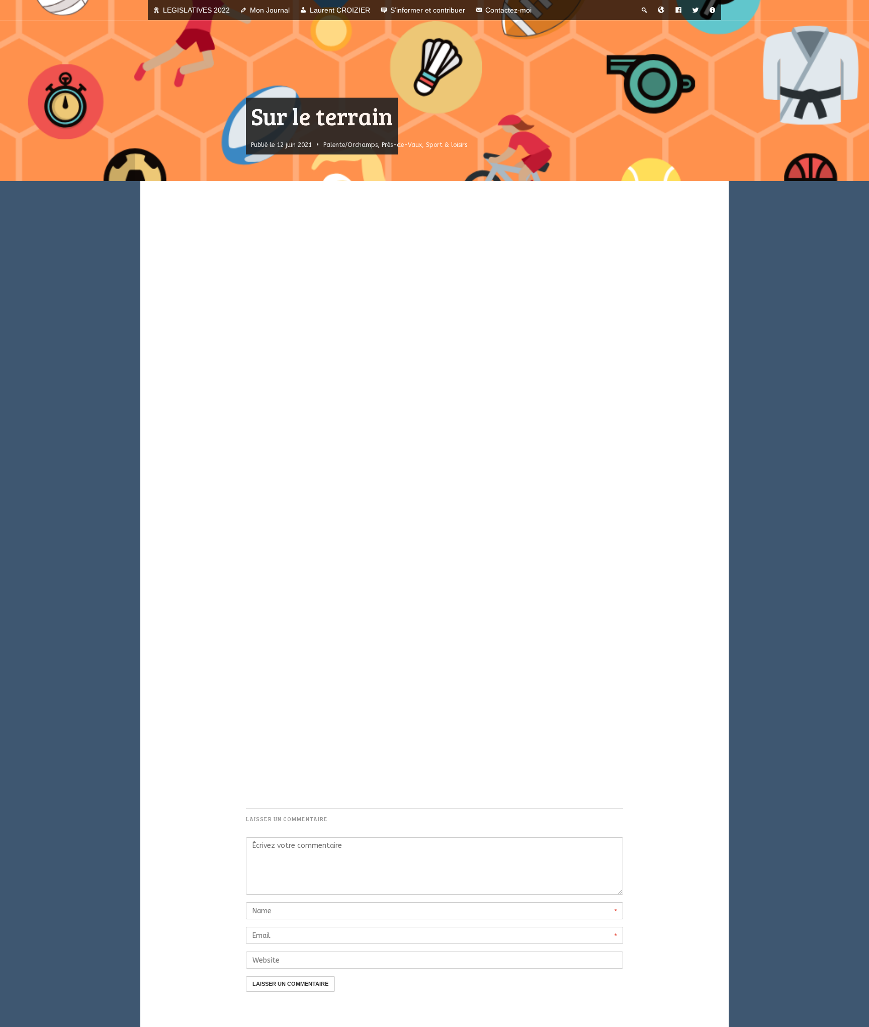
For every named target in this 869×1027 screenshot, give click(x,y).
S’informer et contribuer (427, 10)
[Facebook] (678, 10)
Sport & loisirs (446, 144)
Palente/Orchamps (350, 144)
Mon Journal (270, 10)
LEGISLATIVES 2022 (196, 10)
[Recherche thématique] (644, 10)
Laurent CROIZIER (340, 10)
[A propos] (712, 10)
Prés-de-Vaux (402, 144)
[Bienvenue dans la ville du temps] (661, 10)
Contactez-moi (508, 10)
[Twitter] (695, 10)
